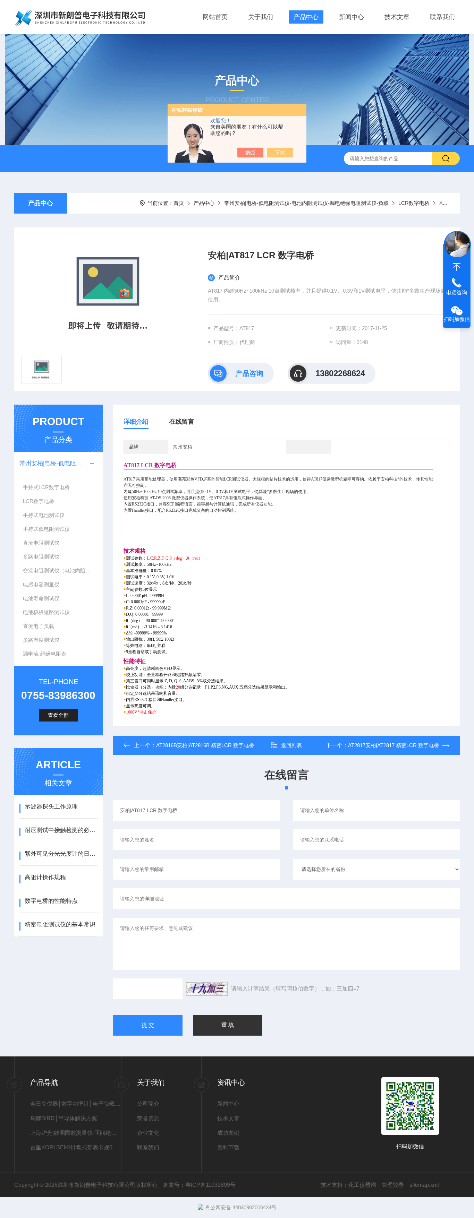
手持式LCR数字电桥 (46, 487)
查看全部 (58, 715)
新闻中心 (351, 17)
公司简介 (148, 1104)
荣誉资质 (148, 1118)
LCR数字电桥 (414, 203)
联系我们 (442, 17)
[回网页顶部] (456, 267)
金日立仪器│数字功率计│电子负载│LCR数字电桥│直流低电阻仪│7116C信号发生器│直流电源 (75, 1104)
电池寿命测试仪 (41, 598)
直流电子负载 (38, 626)
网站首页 (215, 17)
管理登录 (393, 1185)
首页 (178, 203)
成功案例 (228, 1133)
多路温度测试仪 (41, 640)
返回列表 (291, 745)
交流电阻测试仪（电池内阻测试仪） (60, 570)
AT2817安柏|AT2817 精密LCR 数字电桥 (393, 745)
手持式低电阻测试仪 (46, 529)
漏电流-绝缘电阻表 (44, 654)
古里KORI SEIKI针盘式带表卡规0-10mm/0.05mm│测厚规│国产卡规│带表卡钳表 (75, 1147)
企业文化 (148, 1133)
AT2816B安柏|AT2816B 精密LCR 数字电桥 (205, 745)
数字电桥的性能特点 (51, 901)
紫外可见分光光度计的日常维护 (61, 853)
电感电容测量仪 (41, 584)
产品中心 (306, 17)
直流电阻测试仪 (41, 543)
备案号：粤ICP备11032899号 (199, 1185)
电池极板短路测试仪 (46, 612)
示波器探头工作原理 (51, 806)
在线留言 (181, 421)
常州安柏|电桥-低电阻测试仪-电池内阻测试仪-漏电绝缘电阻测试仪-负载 (306, 203)
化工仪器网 (362, 1185)
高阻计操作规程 (45, 877)
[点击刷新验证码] (207, 989)
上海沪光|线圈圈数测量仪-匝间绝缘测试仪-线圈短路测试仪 (75, 1133)
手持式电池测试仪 (44, 515)
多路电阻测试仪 (41, 557)
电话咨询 (456, 292)
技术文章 (396, 17)
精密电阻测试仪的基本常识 (60, 924)
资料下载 (228, 1147)
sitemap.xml (424, 1185)
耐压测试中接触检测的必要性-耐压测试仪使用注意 (61, 830)
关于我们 (260, 17)
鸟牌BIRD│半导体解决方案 (63, 1118)
